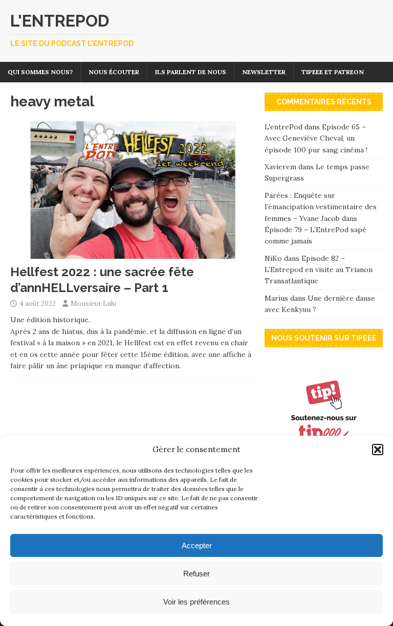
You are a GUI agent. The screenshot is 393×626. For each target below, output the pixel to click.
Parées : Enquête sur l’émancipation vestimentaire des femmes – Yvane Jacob (321, 207)
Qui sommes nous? (40, 72)
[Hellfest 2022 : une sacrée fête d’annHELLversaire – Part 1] (132, 253)
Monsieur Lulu (93, 303)
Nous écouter (114, 72)
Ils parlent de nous (190, 72)
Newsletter (264, 72)
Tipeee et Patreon (332, 72)
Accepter (197, 545)
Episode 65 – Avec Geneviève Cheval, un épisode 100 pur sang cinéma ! (316, 138)
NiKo (273, 258)
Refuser (196, 573)
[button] (378, 449)
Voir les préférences (196, 601)
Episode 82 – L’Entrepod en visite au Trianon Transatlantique (319, 270)
